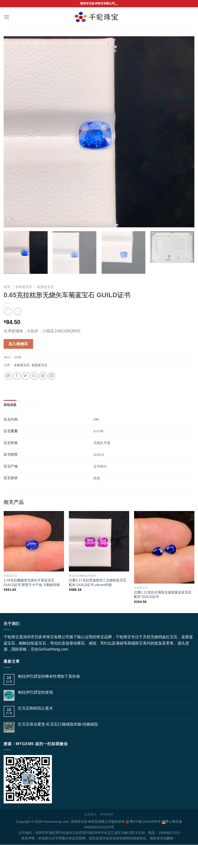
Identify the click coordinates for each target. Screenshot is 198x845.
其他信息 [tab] (10, 405)
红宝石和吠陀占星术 (35, 708)
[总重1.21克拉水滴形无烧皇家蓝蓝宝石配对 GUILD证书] (164, 547)
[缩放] (10, 221)
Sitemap (106, 814)
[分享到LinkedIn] (52, 376)
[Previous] (13, 132)
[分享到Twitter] (25, 376)
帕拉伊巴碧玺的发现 (35, 692)
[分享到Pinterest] (43, 376)
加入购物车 (18, 344)
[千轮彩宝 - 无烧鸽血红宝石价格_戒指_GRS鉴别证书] (99, 17)
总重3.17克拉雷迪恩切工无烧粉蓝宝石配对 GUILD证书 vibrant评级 (97, 582)
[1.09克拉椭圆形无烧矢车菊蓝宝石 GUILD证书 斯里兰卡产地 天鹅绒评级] (34, 541)
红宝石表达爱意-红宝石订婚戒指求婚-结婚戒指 (58, 724)
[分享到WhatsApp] (8, 376)
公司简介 (91, 814)
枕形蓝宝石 (45, 287)
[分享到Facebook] (17, 376)
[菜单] (6, 17)
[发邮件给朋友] (34, 376)
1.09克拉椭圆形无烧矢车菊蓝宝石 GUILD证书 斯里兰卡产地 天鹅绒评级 (32, 582)
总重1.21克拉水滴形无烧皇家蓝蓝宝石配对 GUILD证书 (162, 594)
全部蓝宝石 (23, 287)
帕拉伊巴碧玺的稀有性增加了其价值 (49, 676)
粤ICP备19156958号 (145, 821)
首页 (7, 287)
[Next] (184, 132)
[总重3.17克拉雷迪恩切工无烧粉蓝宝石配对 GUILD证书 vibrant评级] (99, 541)
